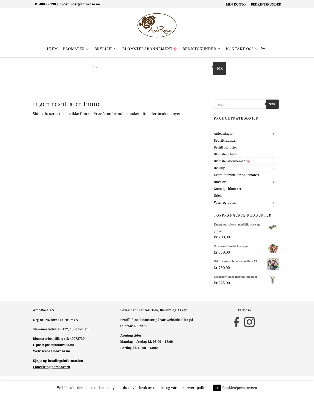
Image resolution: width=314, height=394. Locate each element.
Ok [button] (217, 388)
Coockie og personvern (51, 367)
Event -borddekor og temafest (236, 175)
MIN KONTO (236, 4)
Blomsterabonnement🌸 (149, 48)
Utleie (218, 195)
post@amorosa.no (85, 4)
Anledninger (223, 133)
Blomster (74, 48)
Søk (220, 68)
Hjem (52, 48)
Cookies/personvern (239, 387)
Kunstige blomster (228, 188)
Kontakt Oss (240, 48)
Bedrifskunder (199, 48)
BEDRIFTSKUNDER (266, 4)
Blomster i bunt (225, 154)
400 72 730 (47, 4)
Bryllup (103, 48)
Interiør (220, 182)
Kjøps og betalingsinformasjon (58, 360)
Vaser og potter (225, 202)
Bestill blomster (225, 147)
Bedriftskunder (225, 140)
